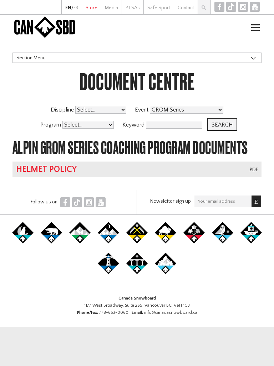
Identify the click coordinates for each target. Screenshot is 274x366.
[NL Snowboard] (165, 273)
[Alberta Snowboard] (108, 242)
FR (75, 8)
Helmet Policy (46, 169)
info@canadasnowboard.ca (170, 312)
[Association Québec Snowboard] (222, 242)
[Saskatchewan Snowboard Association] (137, 242)
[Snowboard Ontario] (194, 242)
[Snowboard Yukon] (23, 242)
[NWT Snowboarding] (51, 242)
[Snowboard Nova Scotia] (108, 273)
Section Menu (31, 58)
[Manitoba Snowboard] (165, 242)
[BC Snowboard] (80, 242)
